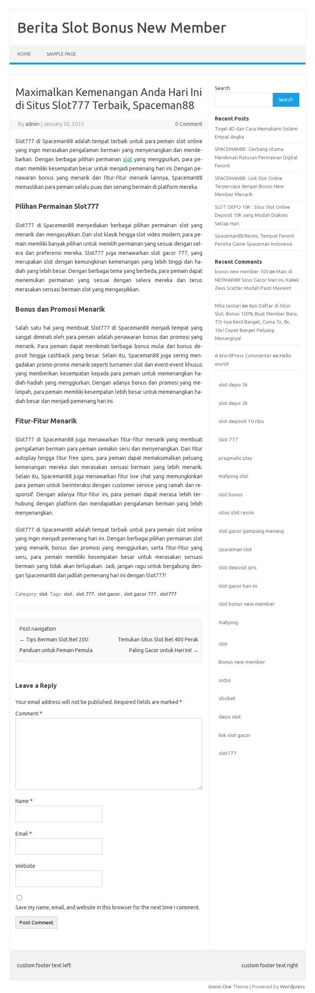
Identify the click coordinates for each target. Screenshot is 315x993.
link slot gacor (234, 735)
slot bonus (231, 494)
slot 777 (85, 593)
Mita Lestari (228, 305)
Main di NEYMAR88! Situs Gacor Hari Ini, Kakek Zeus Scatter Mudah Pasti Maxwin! (257, 280)
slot (127, 159)
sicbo (225, 680)
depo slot (230, 717)
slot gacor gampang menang (251, 531)
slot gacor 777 (140, 593)
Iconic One (220, 986)
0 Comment (188, 124)
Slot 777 (228, 439)
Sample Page (61, 53)
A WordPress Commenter (243, 355)
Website (25, 866)
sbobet (227, 698)
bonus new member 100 (241, 271)
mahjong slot (233, 476)
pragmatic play (235, 458)
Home (24, 53)
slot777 (168, 593)
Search (222, 88)
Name (24, 801)
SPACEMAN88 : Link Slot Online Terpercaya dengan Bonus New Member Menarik (249, 186)
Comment (28, 713)
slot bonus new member (247, 604)
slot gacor (109, 593)
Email (23, 834)
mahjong (228, 622)
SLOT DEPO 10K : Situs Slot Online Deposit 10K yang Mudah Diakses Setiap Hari (252, 215)
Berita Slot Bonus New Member (121, 27)
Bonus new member (242, 662)
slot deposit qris (238, 567)
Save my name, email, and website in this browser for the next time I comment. (107, 907)
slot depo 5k (233, 385)
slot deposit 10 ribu (241, 421)
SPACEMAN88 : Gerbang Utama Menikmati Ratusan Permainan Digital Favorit (256, 157)
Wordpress (292, 986)
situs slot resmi (236, 512)
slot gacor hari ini (238, 586)
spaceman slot (235, 549)
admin (32, 124)
